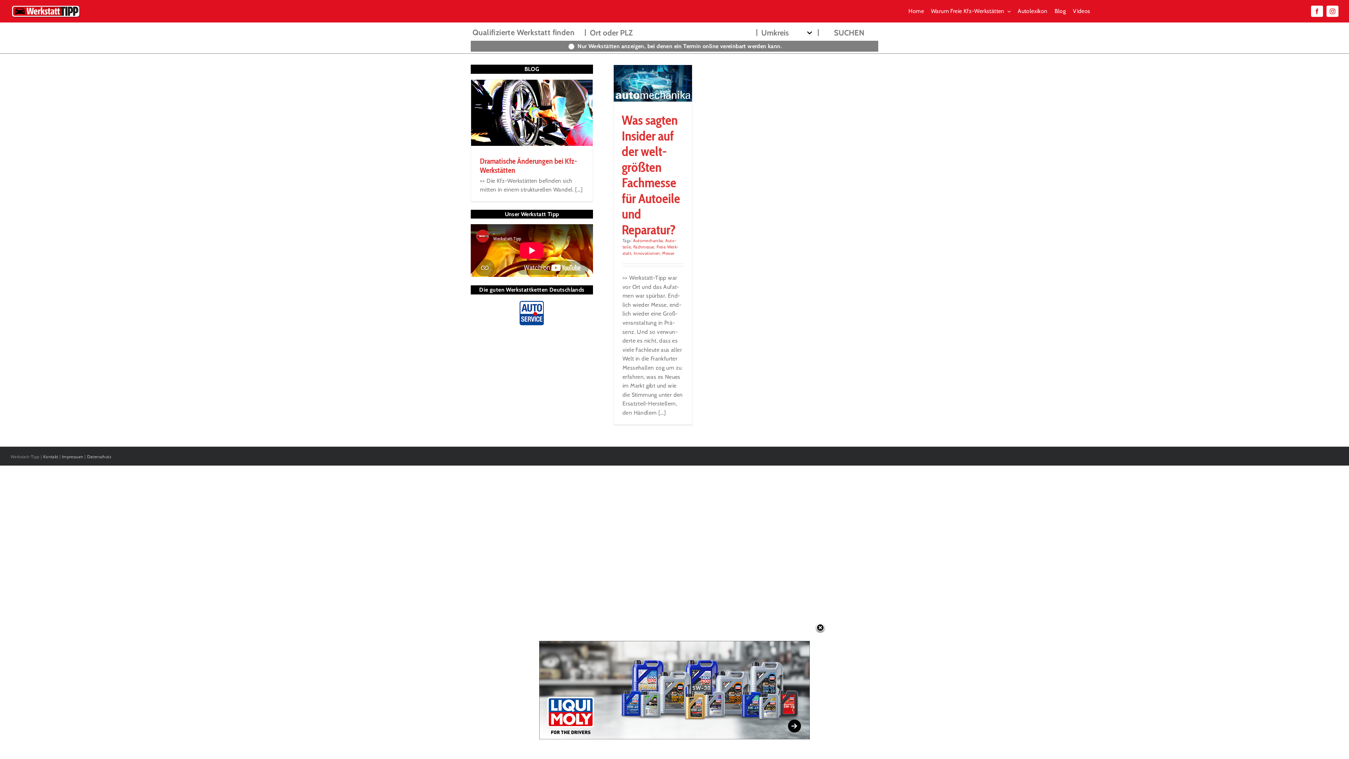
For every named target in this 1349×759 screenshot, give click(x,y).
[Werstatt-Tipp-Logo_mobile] (46, 7)
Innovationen (647, 253)
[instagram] (1332, 11)
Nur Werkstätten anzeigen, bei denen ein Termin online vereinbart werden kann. (680, 46)
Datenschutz (99, 456)
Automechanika (648, 240)
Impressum (73, 456)
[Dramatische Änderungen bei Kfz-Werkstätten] (532, 113)
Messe (668, 253)
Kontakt (50, 456)
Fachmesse (643, 246)
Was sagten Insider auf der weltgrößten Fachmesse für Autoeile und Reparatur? (651, 175)
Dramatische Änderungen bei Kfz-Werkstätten (528, 165)
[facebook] (1317, 11)
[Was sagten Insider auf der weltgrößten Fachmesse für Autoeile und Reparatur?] (653, 83)
